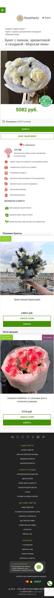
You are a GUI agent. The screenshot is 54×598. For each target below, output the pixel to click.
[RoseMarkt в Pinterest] (27, 437)
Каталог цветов (27, 450)
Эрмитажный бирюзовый (27, 299)
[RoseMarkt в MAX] (17, 437)
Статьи (27, 492)
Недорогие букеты (27, 463)
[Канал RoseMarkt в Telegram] (43, 437)
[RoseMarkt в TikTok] (32, 437)
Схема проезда (27, 554)
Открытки (27, 529)
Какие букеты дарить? (27, 483)
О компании (27, 545)
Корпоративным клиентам (27, 474)
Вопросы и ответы (27, 558)
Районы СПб (27, 534)
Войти (48, 18)
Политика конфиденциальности (27, 593)
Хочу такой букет (27, 136)
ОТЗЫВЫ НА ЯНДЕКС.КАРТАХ (27, 496)
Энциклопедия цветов (27, 487)
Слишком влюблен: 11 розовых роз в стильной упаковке (27, 399)
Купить (27, 324)
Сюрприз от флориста (27, 516)
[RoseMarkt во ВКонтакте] (12, 437)
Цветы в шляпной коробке (27, 454)
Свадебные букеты (27, 459)
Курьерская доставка (27, 525)
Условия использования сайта (27, 512)
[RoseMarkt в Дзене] (38, 437)
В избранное (28, 144)
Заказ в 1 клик (27, 318)
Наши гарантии (27, 507)
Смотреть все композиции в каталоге (31, 576)
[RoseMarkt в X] (22, 437)
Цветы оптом (27, 479)
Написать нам (27, 549)
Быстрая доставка (27, 521)
